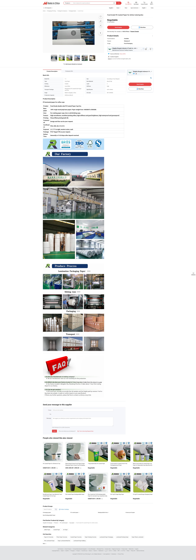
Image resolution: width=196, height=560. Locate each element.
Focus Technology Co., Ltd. (88, 554)
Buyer (118, 8)
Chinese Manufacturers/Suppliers (80, 549)
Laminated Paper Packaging (106, 537)
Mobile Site (131, 549)
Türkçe (128, 550)
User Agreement (106, 554)
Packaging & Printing (51, 10)
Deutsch (95, 550)
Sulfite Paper (47, 529)
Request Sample (134, 31)
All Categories (48, 8)
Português (72, 550)
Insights (136, 549)
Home (44, 10)
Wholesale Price (100, 549)
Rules (152, 8)
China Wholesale (91, 549)
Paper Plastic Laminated (137, 537)
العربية (106, 550)
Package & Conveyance (62, 10)
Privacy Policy (121, 554)
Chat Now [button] (143, 27)
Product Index (124, 549)
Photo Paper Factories (62, 537)
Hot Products (60, 549)
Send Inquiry (118, 27)
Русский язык (84, 550)
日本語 (114, 550)
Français (78, 550)
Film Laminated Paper (49, 540)
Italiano (90, 550)
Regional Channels (116, 549)
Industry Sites (108, 549)
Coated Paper (80, 10)
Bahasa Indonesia (140, 550)
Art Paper (65, 529)
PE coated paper (74, 512)
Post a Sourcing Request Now (85, 431)
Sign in (151, 4)
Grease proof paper (130, 512)
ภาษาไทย (123, 550)
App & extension (134, 8)
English (62, 550)
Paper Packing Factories (90, 537)
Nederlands (101, 550)
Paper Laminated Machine (64, 540)
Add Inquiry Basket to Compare (73, 64)
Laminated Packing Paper (122, 537)
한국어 (110, 550)
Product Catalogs (64, 509)
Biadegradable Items (103, 512)
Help (126, 8)
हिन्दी (118, 550)
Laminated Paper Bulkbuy (79, 540)
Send (54, 431)
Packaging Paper (72, 10)
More (44, 543)
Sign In (109, 58)
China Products (68, 549)
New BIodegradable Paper (49, 515)
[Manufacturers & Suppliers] (51, 3)
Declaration (113, 554)
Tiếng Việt (133, 550)
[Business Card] (151, 78)
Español (67, 550)
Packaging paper (47, 512)
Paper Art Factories (48, 537)
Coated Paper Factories (76, 537)
